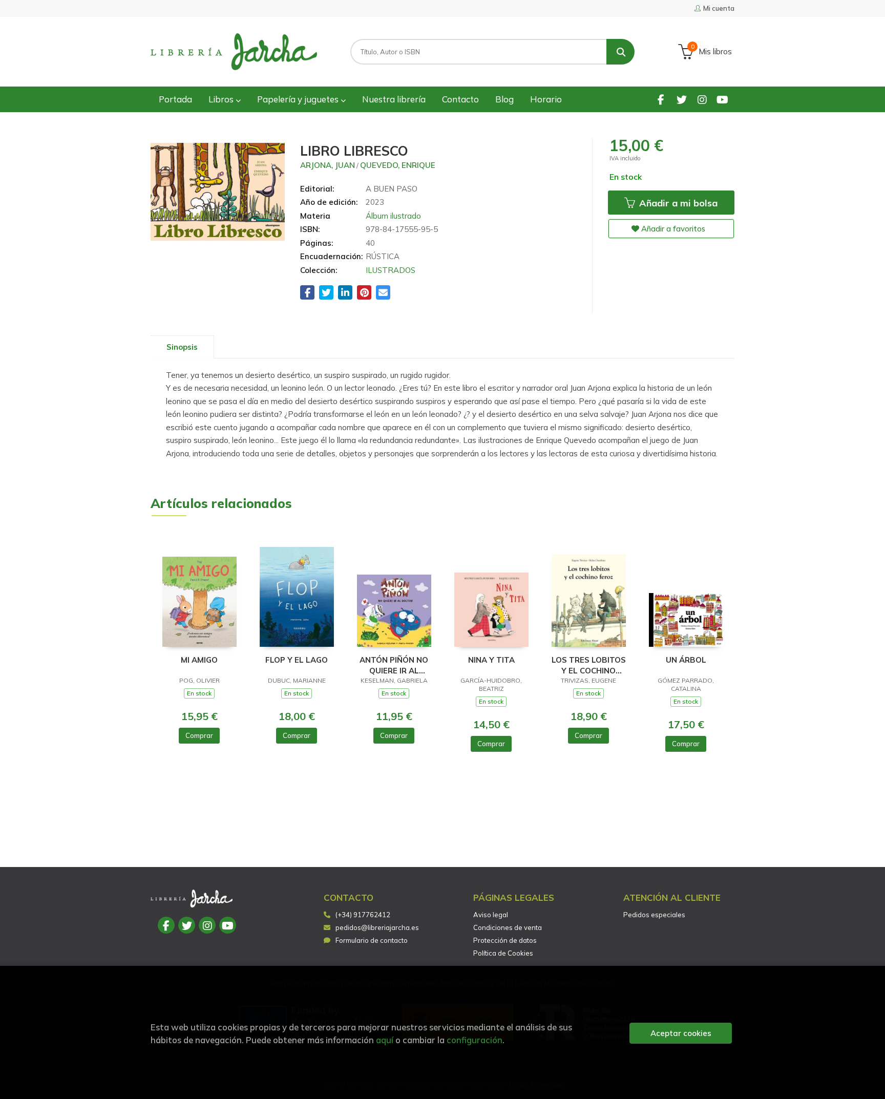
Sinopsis (182, 347)
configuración (474, 1039)
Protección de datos (505, 940)
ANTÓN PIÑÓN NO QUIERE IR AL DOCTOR (394, 665)
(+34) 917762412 (362, 915)
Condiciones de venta (507, 927)
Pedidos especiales (654, 915)
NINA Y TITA (491, 660)
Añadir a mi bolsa (677, 203)
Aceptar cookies (680, 1033)
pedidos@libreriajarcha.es (377, 927)
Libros (222, 99)
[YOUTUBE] (722, 99)
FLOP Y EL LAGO (296, 660)
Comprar (199, 735)
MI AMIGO (199, 660)
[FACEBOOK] (660, 99)
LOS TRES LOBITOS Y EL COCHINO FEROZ (589, 665)
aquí (384, 1039)
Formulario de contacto (371, 940)
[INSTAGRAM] (701, 99)
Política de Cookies (503, 953)
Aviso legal (490, 915)
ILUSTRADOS (390, 270)
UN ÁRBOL (686, 660)
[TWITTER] (681, 99)
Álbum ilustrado (393, 216)
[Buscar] (620, 52)
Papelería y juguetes (299, 99)
